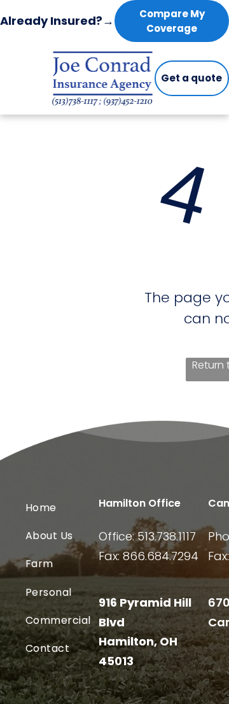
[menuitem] (76, 507)
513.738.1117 (166, 536)
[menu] (210, 20)
